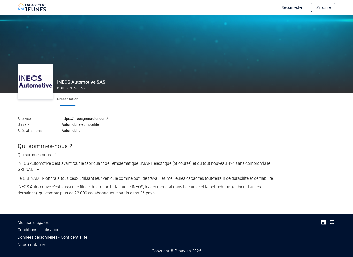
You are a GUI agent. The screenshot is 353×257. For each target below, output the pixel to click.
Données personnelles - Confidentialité (52, 237)
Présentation (68, 99)
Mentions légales (33, 222)
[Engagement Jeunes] (32, 6)
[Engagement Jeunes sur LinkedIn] (323, 222)
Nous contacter (31, 244)
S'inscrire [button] (323, 7)
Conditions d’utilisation (38, 229)
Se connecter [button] (292, 7)
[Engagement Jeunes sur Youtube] (332, 222)
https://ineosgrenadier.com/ (85, 118)
